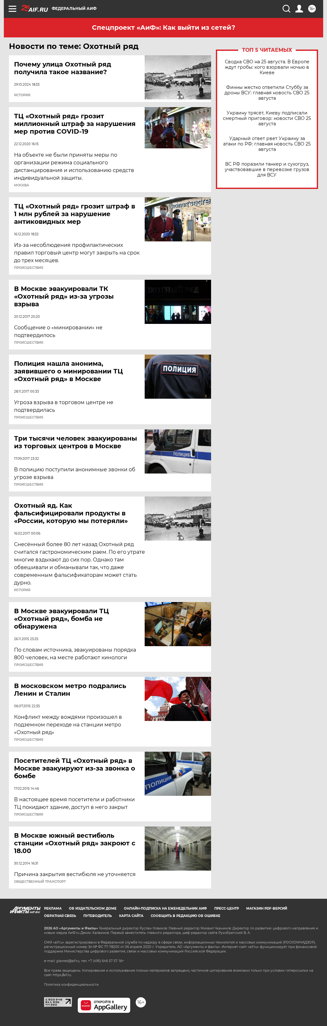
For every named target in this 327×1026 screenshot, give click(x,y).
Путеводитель (97, 916)
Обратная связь (60, 916)
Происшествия (28, 268)
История (22, 95)
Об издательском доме (93, 908)
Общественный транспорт (40, 881)
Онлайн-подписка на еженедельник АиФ (165, 908)
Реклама (53, 908)
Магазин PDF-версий (266, 908)
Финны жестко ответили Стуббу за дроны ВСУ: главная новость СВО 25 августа (266, 93)
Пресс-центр (226, 908)
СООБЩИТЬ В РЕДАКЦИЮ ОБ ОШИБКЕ (185, 916)
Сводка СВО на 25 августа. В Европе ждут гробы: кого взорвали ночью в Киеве (267, 67)
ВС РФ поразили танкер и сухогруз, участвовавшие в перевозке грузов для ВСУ (267, 169)
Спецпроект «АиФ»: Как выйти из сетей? (163, 27)
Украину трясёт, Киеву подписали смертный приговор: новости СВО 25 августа (267, 118)
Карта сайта (131, 916)
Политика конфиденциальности (71, 985)
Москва (21, 185)
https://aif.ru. (62, 975)
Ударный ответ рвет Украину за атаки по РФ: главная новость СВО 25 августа (267, 144)
